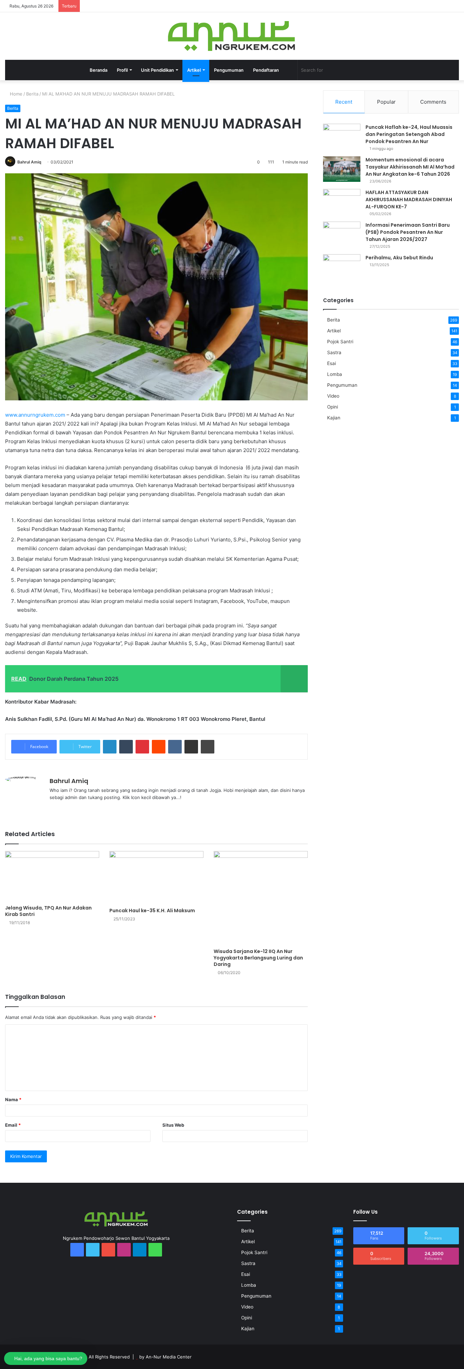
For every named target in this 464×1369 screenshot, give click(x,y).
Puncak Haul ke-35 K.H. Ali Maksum (152, 910)
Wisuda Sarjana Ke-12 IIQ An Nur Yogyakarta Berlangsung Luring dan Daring (258, 958)
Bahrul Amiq (29, 161)
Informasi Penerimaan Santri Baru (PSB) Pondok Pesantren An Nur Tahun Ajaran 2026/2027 (407, 232)
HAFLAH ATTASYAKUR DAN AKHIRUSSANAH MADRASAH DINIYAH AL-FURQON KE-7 (408, 199)
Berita (32, 94)
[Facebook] (372, 6)
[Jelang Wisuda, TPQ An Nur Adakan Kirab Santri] (52, 876)
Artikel (334, 330)
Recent (343, 102)
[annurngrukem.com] (232, 36)
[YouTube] (393, 6)
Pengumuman (229, 70)
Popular (386, 102)
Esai (331, 363)
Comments (433, 102)
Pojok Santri (340, 341)
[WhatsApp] (423, 6)
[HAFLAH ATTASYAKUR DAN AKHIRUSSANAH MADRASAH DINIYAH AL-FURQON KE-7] (341, 201)
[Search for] (372, 70)
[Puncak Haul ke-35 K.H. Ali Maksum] (156, 877)
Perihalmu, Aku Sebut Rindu (399, 257)
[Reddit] (158, 746)
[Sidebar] (454, 6)
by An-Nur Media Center (165, 1356)
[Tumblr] (126, 746)
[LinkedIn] (110, 746)
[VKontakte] (175, 746)
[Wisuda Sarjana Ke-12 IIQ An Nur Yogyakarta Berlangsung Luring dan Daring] (261, 898)
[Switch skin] (289, 70)
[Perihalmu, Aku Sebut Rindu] (341, 267)
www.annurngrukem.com (35, 415)
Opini (332, 407)
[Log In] (433, 6)
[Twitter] (382, 6)
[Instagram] (403, 6)
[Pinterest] (142, 746)
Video (333, 396)
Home (15, 94)
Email (13, 1125)
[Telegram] (413, 6)
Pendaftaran (266, 70)
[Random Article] (444, 6)
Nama (13, 1099)
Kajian (333, 417)
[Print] (207, 746)
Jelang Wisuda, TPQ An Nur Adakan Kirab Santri (48, 911)
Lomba (334, 374)
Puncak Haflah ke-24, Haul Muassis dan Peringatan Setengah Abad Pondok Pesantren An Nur (408, 134)
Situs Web (173, 1125)
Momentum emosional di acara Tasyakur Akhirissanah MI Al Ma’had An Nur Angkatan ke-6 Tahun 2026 (409, 166)
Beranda (98, 70)
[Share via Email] (191, 746)
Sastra (334, 352)
